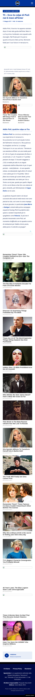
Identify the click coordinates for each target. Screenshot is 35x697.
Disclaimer (28, 668)
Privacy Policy (17, 668)
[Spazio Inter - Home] (17, 3)
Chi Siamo (7, 668)
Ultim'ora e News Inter (11, 11)
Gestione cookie (30, 695)
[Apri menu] (32, 3)
